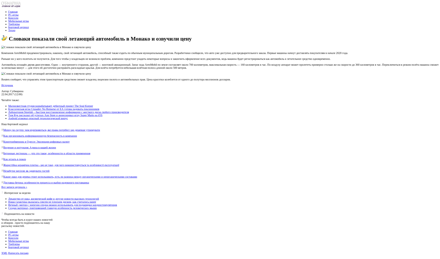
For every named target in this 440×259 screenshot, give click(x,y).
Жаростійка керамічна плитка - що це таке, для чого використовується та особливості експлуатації (61, 165)
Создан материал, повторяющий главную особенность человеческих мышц (52, 208)
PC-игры (13, 14)
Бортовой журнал (18, 27)
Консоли (13, 17)
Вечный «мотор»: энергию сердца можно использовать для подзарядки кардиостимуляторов (62, 204)
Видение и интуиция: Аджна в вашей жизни (29, 147)
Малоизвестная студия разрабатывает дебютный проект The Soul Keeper (50, 105)
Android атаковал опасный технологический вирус (38, 118)
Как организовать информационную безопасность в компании (40, 135)
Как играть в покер (14, 159)
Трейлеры (14, 24)
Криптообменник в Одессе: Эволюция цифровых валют (36, 141)
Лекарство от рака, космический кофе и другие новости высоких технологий (53, 198)
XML (4, 253)
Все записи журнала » (14, 187)
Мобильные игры (18, 21)
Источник (7, 85)
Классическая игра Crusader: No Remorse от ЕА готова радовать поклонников (53, 109)
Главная (13, 11)
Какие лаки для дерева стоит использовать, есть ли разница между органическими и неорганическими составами (70, 176)
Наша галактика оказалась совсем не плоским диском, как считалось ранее (52, 201)
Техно (11, 30)
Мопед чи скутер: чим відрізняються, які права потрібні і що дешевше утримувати (51, 130)
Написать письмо (18, 253)
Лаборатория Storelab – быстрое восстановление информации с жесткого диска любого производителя (68, 112)
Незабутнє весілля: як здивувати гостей (26, 170)
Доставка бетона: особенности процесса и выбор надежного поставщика (46, 182)
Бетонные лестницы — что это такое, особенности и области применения (46, 153)
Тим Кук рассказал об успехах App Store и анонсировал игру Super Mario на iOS (55, 115)
